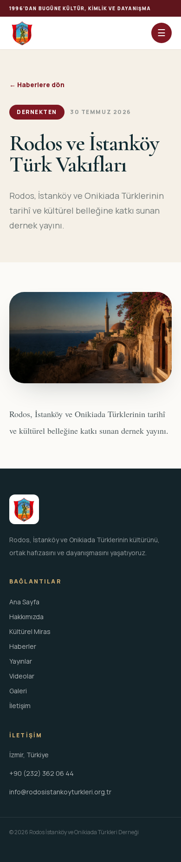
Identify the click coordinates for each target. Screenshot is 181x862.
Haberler (22, 646)
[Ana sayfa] (22, 33)
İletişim (20, 705)
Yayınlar (20, 661)
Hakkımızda (26, 616)
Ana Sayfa (24, 601)
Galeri (18, 690)
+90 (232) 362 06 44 (41, 773)
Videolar (21, 676)
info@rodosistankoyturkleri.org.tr (60, 791)
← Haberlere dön (37, 84)
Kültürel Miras (30, 631)
